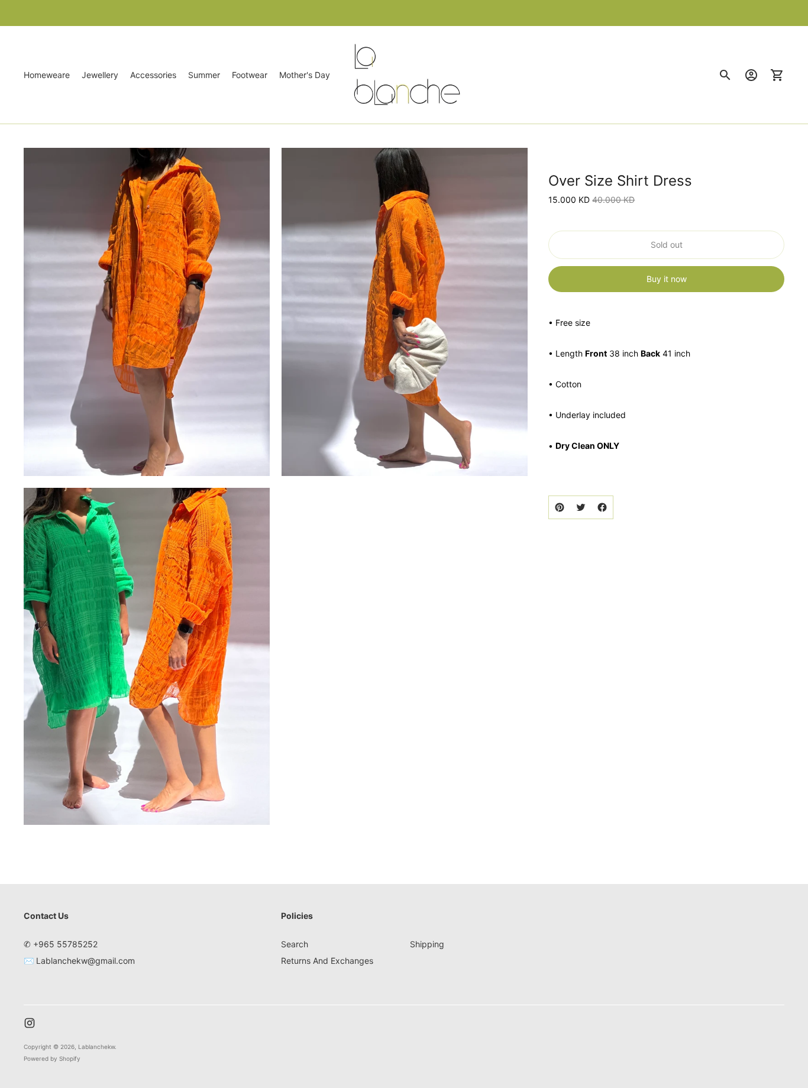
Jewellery (100, 75)
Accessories (153, 75)
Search (294, 944)
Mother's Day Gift (312, 75)
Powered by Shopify (52, 1058)
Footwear (249, 75)
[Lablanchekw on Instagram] (29, 1023)
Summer (204, 75)
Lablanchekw (96, 1046)
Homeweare (47, 75)
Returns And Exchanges (327, 961)
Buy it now (667, 279)
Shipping (427, 944)
